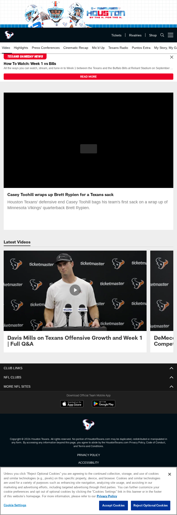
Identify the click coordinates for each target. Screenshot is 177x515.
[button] (88, 148)
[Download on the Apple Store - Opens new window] (72, 404)
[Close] (171, 57)
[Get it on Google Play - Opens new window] (103, 406)
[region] (88, 491)
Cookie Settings (15, 505)
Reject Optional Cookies (150, 505)
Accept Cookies (113, 505)
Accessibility (88, 462)
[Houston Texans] (88, 425)
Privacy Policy (88, 454)
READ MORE (88, 76)
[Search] (162, 35)
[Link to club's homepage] (9, 33)
